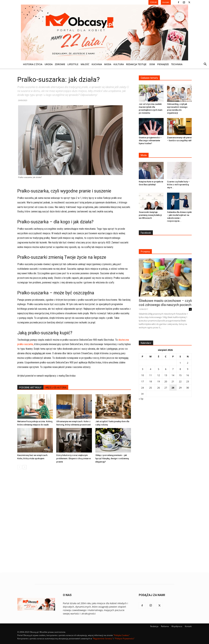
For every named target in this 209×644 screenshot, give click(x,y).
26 (158, 387)
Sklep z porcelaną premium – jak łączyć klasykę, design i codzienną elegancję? (112, 458)
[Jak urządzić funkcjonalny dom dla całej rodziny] (113, 406)
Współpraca (176, 626)
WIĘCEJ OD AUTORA (55, 387)
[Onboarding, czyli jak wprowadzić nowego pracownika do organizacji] (179, 93)
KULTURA (118, 64)
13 (165, 375)
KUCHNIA (97, 64)
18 (150, 381)
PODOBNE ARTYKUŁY (30, 387)
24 (142, 387)
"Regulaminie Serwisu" (102, 638)
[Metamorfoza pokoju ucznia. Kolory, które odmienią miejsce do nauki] (35, 406)
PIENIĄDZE (163, 64)
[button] (205, 64)
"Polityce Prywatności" (124, 638)
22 (180, 381)
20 (165, 381)
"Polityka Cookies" (121, 635)
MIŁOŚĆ (85, 64)
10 (142, 375)
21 (173, 381)
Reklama (165, 626)
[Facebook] (178, 2)
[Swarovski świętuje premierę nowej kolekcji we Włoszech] (151, 201)
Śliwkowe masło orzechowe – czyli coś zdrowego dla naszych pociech (165, 303)
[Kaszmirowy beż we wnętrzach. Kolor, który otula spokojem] (35, 440)
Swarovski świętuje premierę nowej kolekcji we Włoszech (150, 215)
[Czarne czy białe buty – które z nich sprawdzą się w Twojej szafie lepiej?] (179, 170)
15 (180, 375)
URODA (49, 64)
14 (173, 375)
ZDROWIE (60, 64)
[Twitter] (189, 2)
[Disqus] (74, 521)
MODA (107, 64)
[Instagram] (183, 2)
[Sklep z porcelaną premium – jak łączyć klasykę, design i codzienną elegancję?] (113, 440)
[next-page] (25, 467)
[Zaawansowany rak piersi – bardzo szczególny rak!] (179, 126)
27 (165, 387)
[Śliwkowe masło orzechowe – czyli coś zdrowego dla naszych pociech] (165, 277)
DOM (152, 64)
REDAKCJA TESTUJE (136, 64)
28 (173, 387)
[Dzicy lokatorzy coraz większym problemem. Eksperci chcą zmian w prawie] (74, 440)
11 (150, 375)
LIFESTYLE (72, 64)
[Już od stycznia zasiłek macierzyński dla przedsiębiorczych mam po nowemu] (151, 93)
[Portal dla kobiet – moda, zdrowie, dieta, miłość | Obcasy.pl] (104, 32)
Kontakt (188, 626)
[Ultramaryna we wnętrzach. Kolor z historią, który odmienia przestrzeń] (74, 406)
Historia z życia (32, 64)
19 (158, 381)
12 (158, 375)
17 (142, 381)
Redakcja (154, 626)
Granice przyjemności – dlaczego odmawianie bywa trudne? (150, 140)
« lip (141, 398)
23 (187, 381)
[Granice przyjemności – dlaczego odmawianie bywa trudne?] (151, 126)
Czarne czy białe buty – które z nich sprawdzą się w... (178, 184)
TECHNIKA (176, 64)
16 (187, 375)
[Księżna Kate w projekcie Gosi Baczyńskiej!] (151, 170)
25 (150, 387)
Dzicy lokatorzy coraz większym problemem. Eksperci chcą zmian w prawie (73, 458)
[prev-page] (19, 467)
